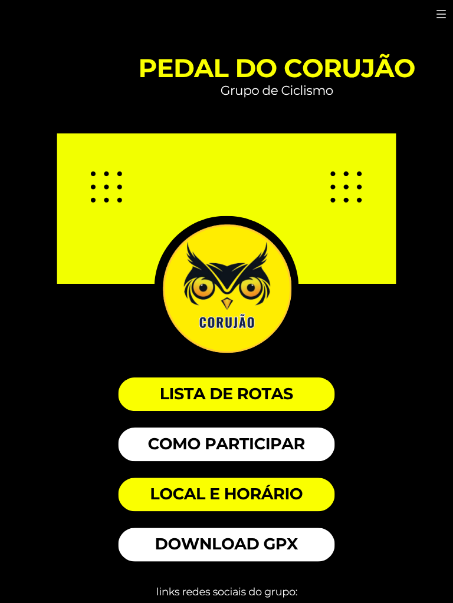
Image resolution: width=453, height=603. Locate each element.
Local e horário (226, 494)
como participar (226, 444)
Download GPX (226, 544)
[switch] (441, 14)
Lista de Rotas (226, 394)
